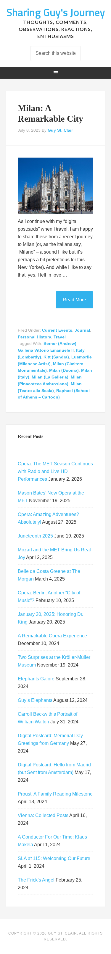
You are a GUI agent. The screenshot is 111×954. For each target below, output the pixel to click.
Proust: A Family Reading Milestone (55, 793)
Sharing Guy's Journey (55, 12)
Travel (60, 337)
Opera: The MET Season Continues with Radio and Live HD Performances (55, 471)
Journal (82, 330)
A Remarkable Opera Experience (52, 635)
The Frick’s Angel (36, 879)
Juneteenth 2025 (35, 535)
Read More (74, 299)
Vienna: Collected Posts (43, 815)
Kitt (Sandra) (56, 357)
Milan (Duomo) (64, 370)
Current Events (57, 330)
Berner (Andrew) (60, 343)
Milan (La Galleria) (50, 377)
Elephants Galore (36, 678)
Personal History (34, 337)
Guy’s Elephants (35, 700)
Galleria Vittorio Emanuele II (46, 350)
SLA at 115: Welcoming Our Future (54, 858)
